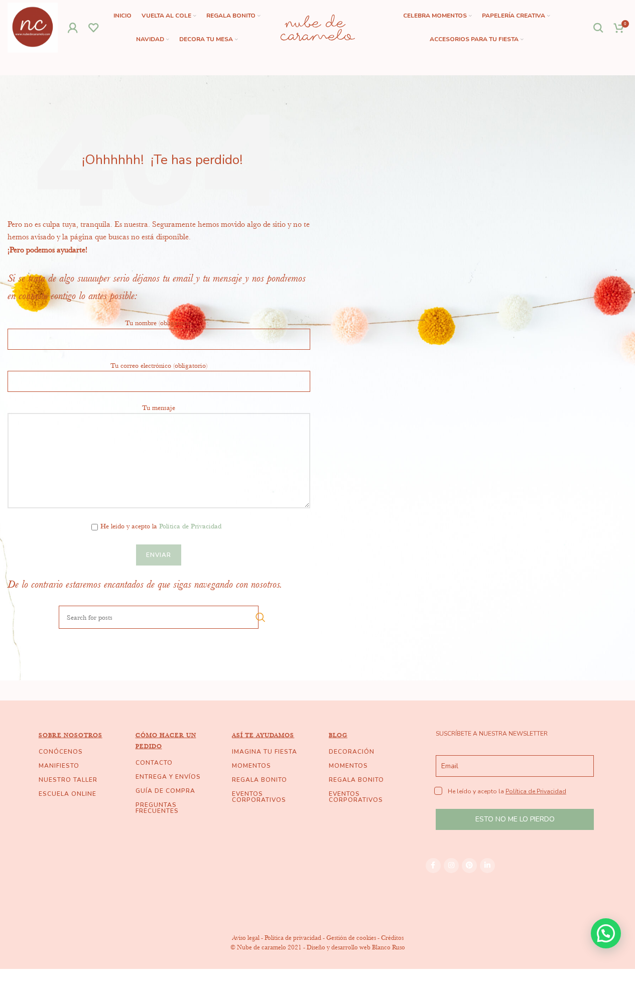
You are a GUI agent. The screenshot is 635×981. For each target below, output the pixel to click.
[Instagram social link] (451, 865)
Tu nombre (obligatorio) (159, 323)
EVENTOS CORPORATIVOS (259, 797)
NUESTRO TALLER (68, 780)
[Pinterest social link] (469, 865)
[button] (606, 933)
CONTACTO (154, 763)
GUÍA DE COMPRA (165, 791)
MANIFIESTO (59, 766)
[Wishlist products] (93, 28)
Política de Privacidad (190, 526)
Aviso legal (246, 937)
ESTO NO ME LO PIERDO (515, 819)
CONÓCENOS (61, 752)
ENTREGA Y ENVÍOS (168, 777)
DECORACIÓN (351, 752)
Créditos (392, 937)
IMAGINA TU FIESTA (264, 752)
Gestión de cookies (351, 937)
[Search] (598, 28)
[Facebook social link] (433, 865)
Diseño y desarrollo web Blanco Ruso (356, 947)
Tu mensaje (158, 407)
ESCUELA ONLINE (67, 794)
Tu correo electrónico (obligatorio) (158, 365)
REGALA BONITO (259, 780)
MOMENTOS (251, 766)
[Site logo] (33, 27)
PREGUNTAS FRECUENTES (157, 808)
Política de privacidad (293, 937)
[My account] (73, 28)
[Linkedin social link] (487, 865)
